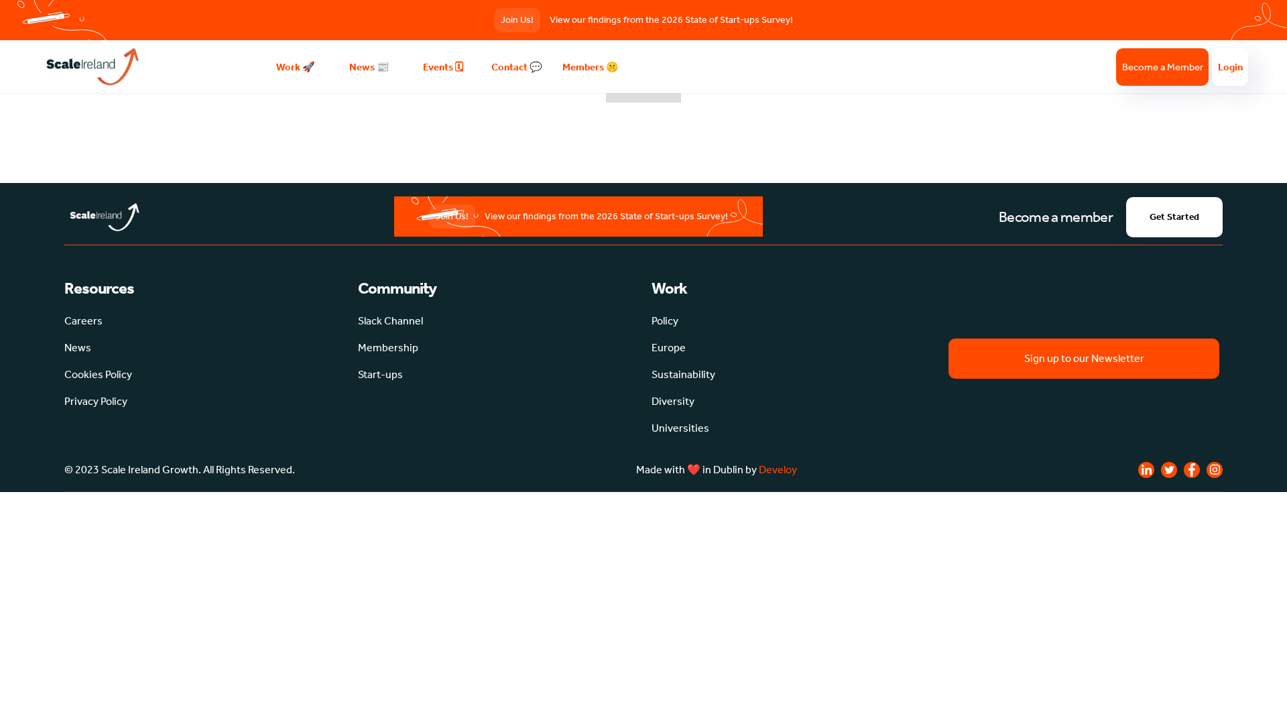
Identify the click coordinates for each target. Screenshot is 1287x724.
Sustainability (683, 374)
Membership (388, 347)
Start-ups (380, 374)
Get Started (1174, 217)
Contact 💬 (516, 67)
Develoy (778, 469)
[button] (295, 67)
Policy (665, 320)
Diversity (673, 401)
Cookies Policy (98, 374)
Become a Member (1162, 67)
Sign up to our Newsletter (1084, 358)
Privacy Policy (95, 401)
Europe (669, 347)
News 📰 (369, 67)
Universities (680, 428)
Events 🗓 (443, 67)
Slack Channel (390, 320)
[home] (149, 67)
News (77, 347)
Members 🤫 (590, 67)
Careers (83, 320)
